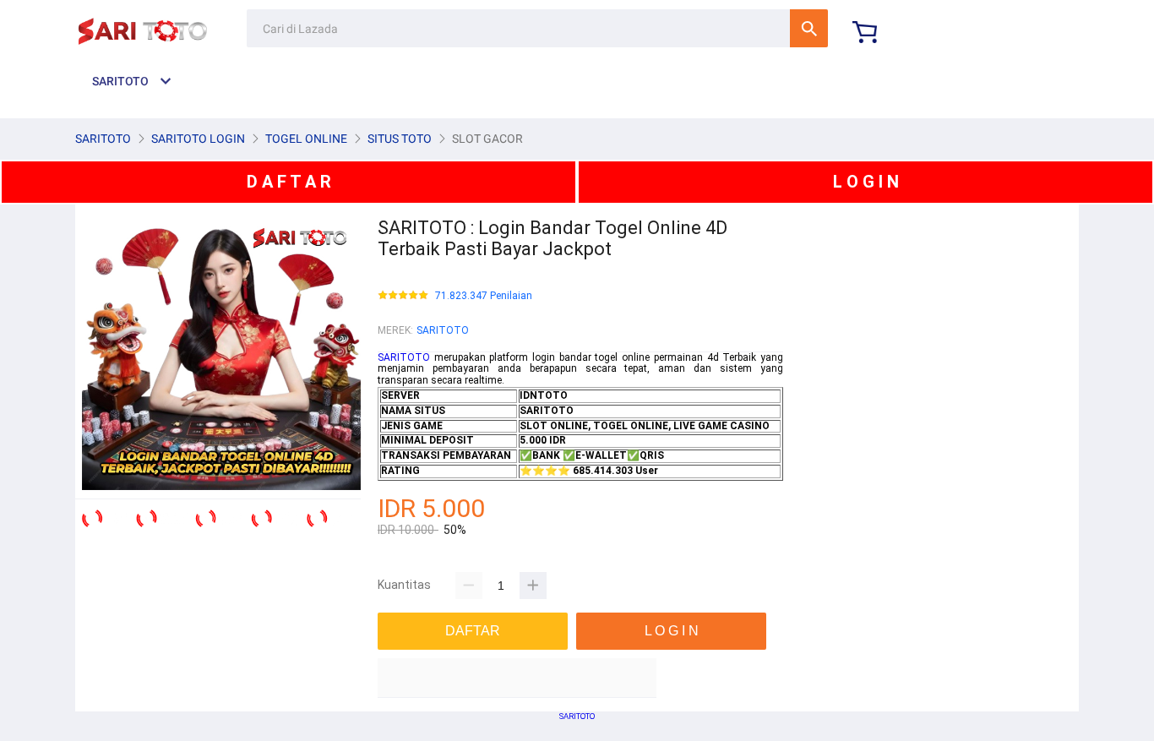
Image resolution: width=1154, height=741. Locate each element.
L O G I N (866, 182)
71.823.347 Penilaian (483, 296)
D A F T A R (289, 182)
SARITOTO (442, 330)
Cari (809, 28)
